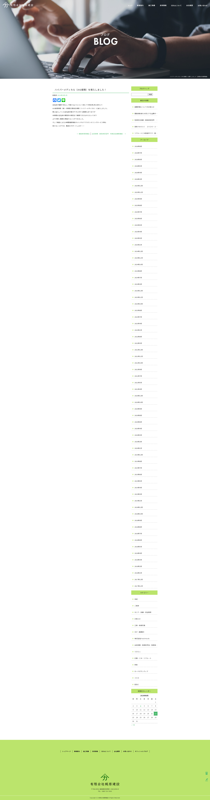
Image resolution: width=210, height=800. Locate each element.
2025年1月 (138, 245)
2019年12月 (139, 455)
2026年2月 (138, 179)
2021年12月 (139, 350)
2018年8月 (138, 527)
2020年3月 (138, 435)
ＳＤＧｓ (138, 652)
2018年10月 (139, 514)
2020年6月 (138, 422)
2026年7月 (138, 153)
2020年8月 (138, 415)
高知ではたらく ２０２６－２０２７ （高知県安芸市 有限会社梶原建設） (146, 127)
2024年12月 (139, 251)
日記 (136, 599)
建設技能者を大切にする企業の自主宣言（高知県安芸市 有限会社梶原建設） (146, 113)
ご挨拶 (137, 606)
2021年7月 (138, 376)
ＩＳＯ (137, 678)
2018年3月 (138, 560)
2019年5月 (138, 481)
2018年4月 (138, 553)
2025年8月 (138, 205)
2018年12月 (139, 507)
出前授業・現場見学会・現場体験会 (146, 645)
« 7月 (133, 725)
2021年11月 (139, 356)
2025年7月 (138, 212)
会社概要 (189, 5)
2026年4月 (138, 173)
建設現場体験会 (83, 134)
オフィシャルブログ (141, 751)
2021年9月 (138, 369)
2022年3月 (138, 343)
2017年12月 (139, 579)
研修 (136, 665)
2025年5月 (138, 225)
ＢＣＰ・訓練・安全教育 (143, 612)
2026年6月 (138, 159)
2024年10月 (139, 264)
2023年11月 (139, 297)
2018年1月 (138, 573)
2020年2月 (138, 442)
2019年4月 (138, 488)
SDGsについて (176, 5)
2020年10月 (139, 402)
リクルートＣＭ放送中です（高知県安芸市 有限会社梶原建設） (146, 133)
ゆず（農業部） (140, 632)
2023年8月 (138, 310)
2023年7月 (138, 317)
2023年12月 (139, 291)
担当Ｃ (137, 684)
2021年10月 (139, 363)
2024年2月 (138, 284)
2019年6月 (138, 474)
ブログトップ (144, 89)
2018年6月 (138, 540)
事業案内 (140, 5)
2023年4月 (138, 323)
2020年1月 (138, 448)
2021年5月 (138, 383)
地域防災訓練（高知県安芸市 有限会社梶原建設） (146, 120)
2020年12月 (139, 396)
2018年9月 (138, 520)
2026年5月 (138, 166)
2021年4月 (138, 389)
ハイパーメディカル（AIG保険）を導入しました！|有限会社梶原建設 (188, 76)
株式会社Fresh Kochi (142, 638)
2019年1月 (138, 501)
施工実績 (152, 5)
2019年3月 (138, 494)
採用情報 (163, 5)
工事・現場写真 (140, 625)
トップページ (130, 5)
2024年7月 (138, 278)
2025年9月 (138, 199)
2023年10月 (139, 304)
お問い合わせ (202, 5)
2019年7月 (138, 468)
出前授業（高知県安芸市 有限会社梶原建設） (109, 134)
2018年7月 (138, 533)
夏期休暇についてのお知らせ (144, 107)
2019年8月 (138, 461)
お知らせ (138, 619)
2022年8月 (138, 337)
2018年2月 (138, 566)
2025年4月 (138, 232)
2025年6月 (138, 218)
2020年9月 (138, 409)
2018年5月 (138, 547)
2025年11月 (139, 192)
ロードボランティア (141, 671)
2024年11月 (139, 258)
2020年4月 (138, 428)
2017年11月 (139, 586)
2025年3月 (138, 238)
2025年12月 (139, 186)
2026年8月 (138, 146)
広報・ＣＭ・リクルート (143, 658)
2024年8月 (138, 271)
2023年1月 (138, 330)
